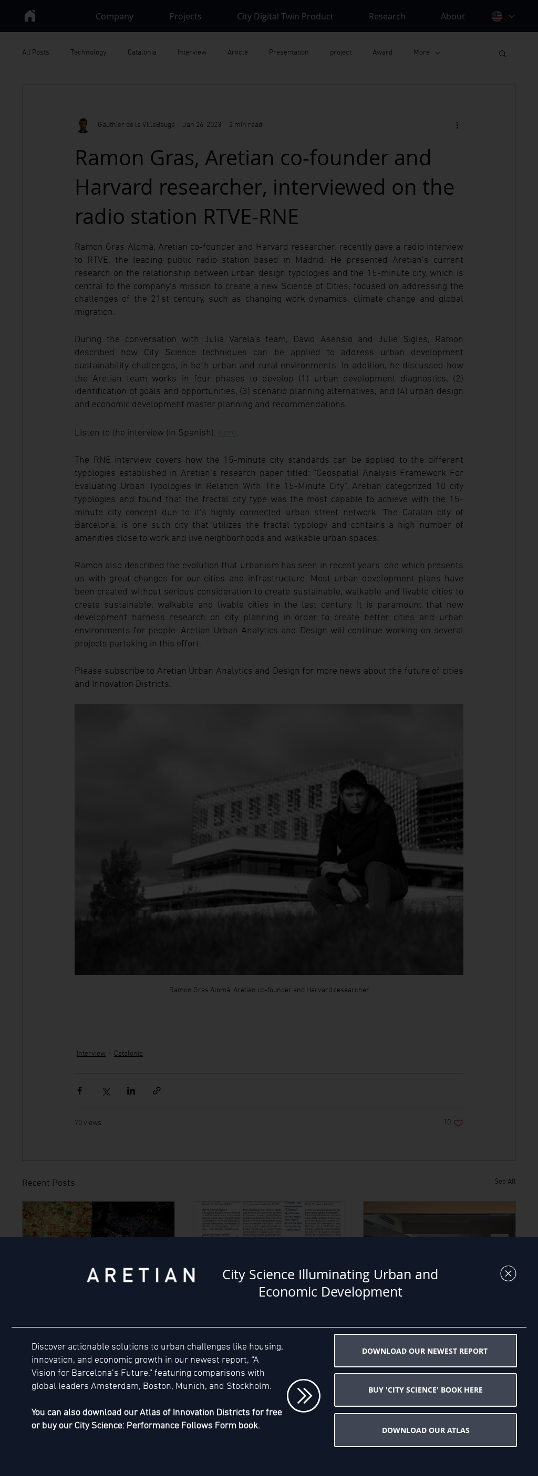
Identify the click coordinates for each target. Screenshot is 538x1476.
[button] (508, 1273)
